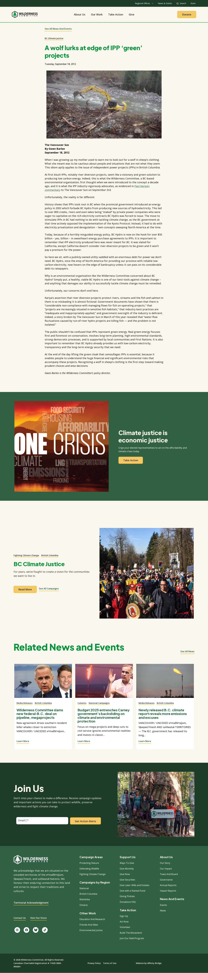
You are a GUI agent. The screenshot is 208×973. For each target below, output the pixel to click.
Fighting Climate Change (26, 555)
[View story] (43, 682)
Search (183, 3)
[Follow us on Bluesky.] (35, 930)
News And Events (172, 898)
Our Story (165, 863)
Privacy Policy (94, 963)
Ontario (84, 905)
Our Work (97, 14)
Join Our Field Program (132, 938)
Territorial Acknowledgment (31, 902)
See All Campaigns (49, 588)
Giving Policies (127, 896)
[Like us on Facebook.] (26, 930)
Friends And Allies (89, 924)
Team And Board (169, 874)
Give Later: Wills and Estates (134, 885)
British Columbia (49, 555)
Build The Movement (131, 932)
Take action (130, 460)
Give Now (125, 874)
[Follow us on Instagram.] (17, 930)
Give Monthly (127, 868)
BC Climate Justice (54, 38)
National (84, 888)
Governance (166, 879)
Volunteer (125, 927)
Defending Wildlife (89, 868)
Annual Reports (168, 885)
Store (193, 3)
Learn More (23, 741)
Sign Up (124, 916)
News (163, 910)
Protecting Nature (89, 863)
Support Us (128, 857)
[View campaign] (146, 573)
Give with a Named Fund (132, 890)
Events (163, 905)
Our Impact (166, 868)
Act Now (124, 921)
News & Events (165, 3)
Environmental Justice (91, 930)
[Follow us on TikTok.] (45, 930)
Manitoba (85, 899)
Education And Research (92, 919)
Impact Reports (168, 890)
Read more (25, 589)
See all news (187, 651)
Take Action (115, 14)
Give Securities (127, 879)
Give (131, 14)
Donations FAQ (128, 901)
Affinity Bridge (154, 963)
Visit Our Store (38, 917)
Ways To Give (127, 863)
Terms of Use (109, 963)
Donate (186, 14)
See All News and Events (58, 28)
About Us (79, 14)
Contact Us (20, 917)
